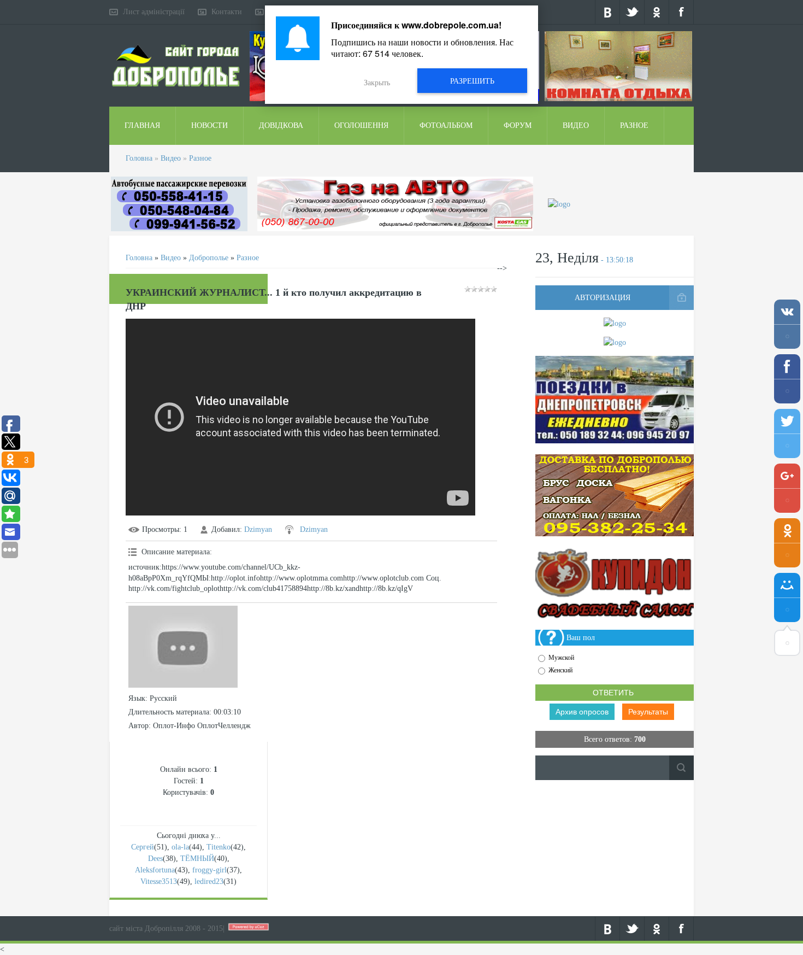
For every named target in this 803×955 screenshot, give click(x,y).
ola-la (180, 847)
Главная (142, 125)
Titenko (218, 847)
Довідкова (281, 125)
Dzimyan (258, 529)
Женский (560, 670)
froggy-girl (209, 870)
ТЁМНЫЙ (197, 858)
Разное (634, 125)
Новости (209, 125)
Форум (518, 125)
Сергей (142, 847)
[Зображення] (183, 647)
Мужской (561, 657)
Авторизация (602, 298)
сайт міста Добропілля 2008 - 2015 (166, 928)
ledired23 (208, 881)
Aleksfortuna (155, 870)
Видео (576, 125)
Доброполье (208, 258)
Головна (139, 158)
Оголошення (361, 125)
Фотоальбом (446, 125)
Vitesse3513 (158, 881)
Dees (155, 858)
